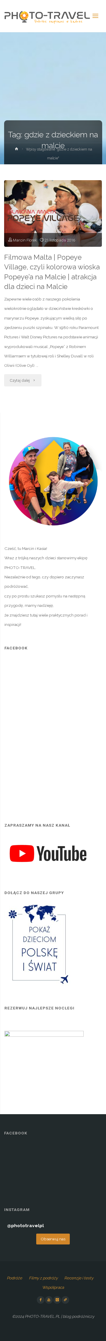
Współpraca (53, 1287)
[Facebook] (40, 1300)
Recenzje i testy (78, 1278)
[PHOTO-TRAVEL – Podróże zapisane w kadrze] (47, 16)
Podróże (14, 1278)
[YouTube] (49, 1300)
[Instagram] (57, 1300)
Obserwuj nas (53, 1239)
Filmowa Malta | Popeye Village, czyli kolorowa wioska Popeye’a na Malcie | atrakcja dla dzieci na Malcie (52, 272)
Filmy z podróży (43, 1278)
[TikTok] (65, 1300)
